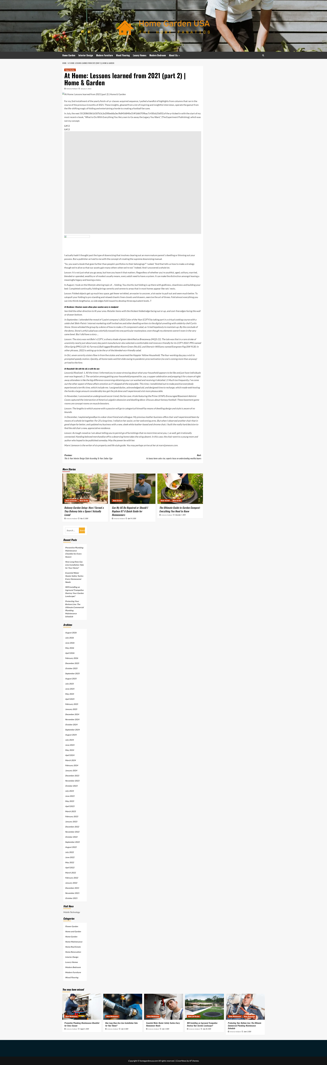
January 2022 (71, 883)
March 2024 (70, 760)
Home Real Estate (73, 947)
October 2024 (71, 724)
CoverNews (181, 1061)
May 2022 (69, 862)
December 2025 (72, 663)
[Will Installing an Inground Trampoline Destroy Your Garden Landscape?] (204, 1007)
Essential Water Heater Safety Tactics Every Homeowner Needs (74, 577)
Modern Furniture (104, 55)
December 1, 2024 (180, 515)
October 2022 (71, 837)
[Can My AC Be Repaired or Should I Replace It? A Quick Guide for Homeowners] (132, 489)
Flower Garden (165, 500)
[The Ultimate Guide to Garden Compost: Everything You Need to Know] (180, 489)
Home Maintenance (73, 942)
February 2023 (71, 816)
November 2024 (72, 719)
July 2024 (69, 740)
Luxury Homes (139, 55)
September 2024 (72, 729)
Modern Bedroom (157, 55)
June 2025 (69, 689)
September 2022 (72, 842)
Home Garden (68, 55)
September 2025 (72, 673)
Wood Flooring (123, 55)
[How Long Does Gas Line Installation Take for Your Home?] (122, 1007)
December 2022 (72, 826)
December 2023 (72, 775)
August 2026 (71, 632)
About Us (173, 55)
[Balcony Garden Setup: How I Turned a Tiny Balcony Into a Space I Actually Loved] (85, 489)
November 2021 (72, 893)
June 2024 (69, 745)
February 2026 (71, 658)
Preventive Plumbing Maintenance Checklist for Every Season (74, 552)
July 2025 (69, 684)
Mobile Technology (71, 912)
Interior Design (85, 55)
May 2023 (69, 801)
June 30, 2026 (207, 1029)
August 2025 (71, 678)
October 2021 (71, 898)
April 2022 (69, 867)
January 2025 (71, 709)
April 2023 (69, 806)
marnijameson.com (168, 445)
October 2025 (71, 668)
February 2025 (71, 704)
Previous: (88, 457)
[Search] (263, 55)
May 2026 (69, 648)
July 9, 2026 (124, 1029)
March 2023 (70, 811)
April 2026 (69, 653)
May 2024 (69, 750)
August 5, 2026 (84, 1029)
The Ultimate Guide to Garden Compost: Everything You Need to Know (179, 509)
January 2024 (71, 770)
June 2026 (69, 643)
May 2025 (69, 694)
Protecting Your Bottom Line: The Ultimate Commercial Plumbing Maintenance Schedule (74, 609)
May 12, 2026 (84, 518)
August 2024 (71, 735)
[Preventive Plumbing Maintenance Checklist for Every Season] (81, 1007)
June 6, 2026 (247, 1031)
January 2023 (71, 821)
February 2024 (71, 765)
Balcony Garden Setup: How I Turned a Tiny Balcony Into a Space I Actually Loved (84, 511)
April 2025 (69, 699)
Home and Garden (71, 500)
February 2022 (71, 878)
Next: (173, 457)
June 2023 (69, 796)
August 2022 (71, 847)
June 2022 (69, 857)
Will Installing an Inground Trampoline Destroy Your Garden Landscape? (74, 591)
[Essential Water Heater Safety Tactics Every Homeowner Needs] (163, 1007)
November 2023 (72, 781)
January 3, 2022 (86, 89)
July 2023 (69, 791)
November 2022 (72, 832)
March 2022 (70, 872)
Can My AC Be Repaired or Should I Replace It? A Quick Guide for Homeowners (130, 511)
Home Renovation (73, 952)
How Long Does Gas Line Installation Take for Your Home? (74, 565)
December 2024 (72, 714)
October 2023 (71, 786)
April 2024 (69, 755)
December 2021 (72, 888)
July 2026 (69, 638)
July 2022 (69, 852)
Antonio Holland (72, 89)
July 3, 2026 (165, 1029)
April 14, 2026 (132, 518)
